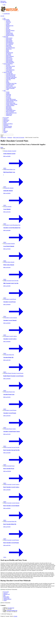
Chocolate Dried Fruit (10, 74)
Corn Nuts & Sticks (10, 69)
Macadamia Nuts (9, 25)
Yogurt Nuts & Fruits (10, 76)
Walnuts (7, 26)
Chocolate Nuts (9, 73)
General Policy (6, 597)
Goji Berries (8, 98)
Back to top (3, 1)
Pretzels (7, 82)
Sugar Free (8, 79)
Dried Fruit (5, 36)
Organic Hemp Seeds (10, 103)
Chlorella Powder (10, 101)
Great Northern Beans (11, 110)
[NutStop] (10, 11)
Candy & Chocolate (7, 72)
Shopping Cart (6, 594)
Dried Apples (9, 39)
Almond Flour (9, 114)
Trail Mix (8, 64)
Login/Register (6, 13)
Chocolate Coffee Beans (11, 77)
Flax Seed (8, 96)
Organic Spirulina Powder (11, 100)
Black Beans (8, 107)
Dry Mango (8, 53)
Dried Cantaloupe (10, 56)
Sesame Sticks (9, 71)
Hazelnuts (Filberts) (10, 30)
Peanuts (7, 24)
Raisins (7, 51)
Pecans (7, 28)
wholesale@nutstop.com (12, 610)
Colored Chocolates (10, 88)
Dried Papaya (9, 57)
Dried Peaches (9, 60)
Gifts (4, 18)
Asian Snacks (9, 67)
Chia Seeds (8, 95)
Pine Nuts (8, 29)
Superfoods (8, 94)
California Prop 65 (7, 599)
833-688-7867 (4, 2)
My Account (6, 117)
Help (4, 4)
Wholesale (5, 131)
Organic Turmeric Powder (11, 104)
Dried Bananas (9, 41)
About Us (5, 118)
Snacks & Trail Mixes (8, 63)
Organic (7, 91)
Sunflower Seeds (9, 34)
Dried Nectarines (9, 61)
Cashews (8, 23)
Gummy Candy (9, 85)
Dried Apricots (9, 37)
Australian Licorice (10, 84)
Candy (7, 89)
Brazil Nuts (8, 22)
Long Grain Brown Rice (11, 112)
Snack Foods (9, 68)
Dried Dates (8, 45)
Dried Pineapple (9, 52)
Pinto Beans (8, 106)
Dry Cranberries (9, 44)
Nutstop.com (3, 137)
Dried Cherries (9, 40)
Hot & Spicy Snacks (10, 66)
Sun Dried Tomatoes (10, 47)
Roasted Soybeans (10, 35)
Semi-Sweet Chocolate (11, 87)
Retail (2, 147)
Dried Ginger (9, 46)
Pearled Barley (9, 109)
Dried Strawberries (10, 62)
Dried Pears (8, 55)
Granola (7, 93)
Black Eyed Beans (10, 111)
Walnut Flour (9, 115)
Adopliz (15, 616)
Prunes (7, 50)
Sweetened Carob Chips (11, 83)
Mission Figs (9, 49)
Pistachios (8, 31)
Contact (5, 132)
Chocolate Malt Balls (10, 78)
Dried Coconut (9, 58)
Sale (4, 129)
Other (4, 90)
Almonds (8, 20)
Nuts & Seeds (6, 19)
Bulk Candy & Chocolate (18, 137)
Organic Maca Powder (11, 99)
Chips (7, 80)
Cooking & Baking (10, 105)
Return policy (6, 596)
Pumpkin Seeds (9, 33)
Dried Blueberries (10, 42)
